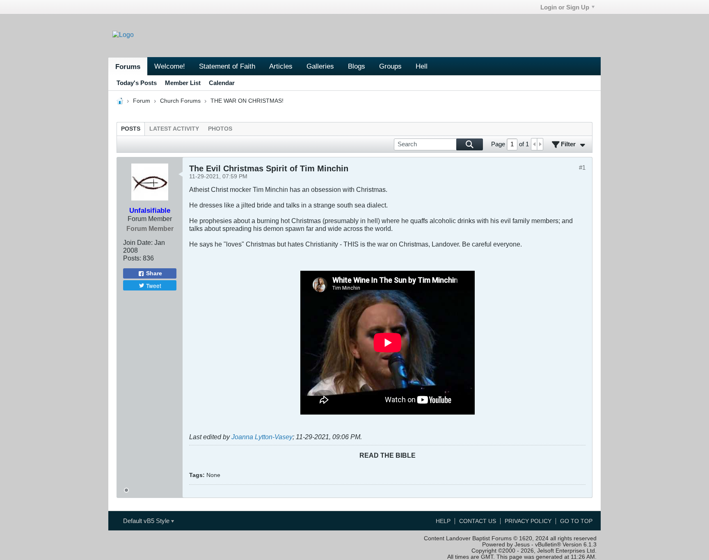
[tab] (131, 129)
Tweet (153, 285)
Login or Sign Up (564, 7)
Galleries (320, 66)
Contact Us (477, 521)
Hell (422, 66)
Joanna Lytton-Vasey (262, 436)
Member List (183, 82)
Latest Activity (174, 129)
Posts (130, 129)
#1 (582, 167)
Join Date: (138, 242)
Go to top (576, 521)
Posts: (132, 258)
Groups (390, 66)
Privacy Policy (528, 521)
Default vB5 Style (147, 520)
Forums (127, 66)
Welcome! (169, 66)
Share (154, 273)
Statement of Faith (227, 66)
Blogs (356, 66)
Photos (220, 129)
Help (443, 521)
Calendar (222, 82)
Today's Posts (137, 82)
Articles (281, 66)
